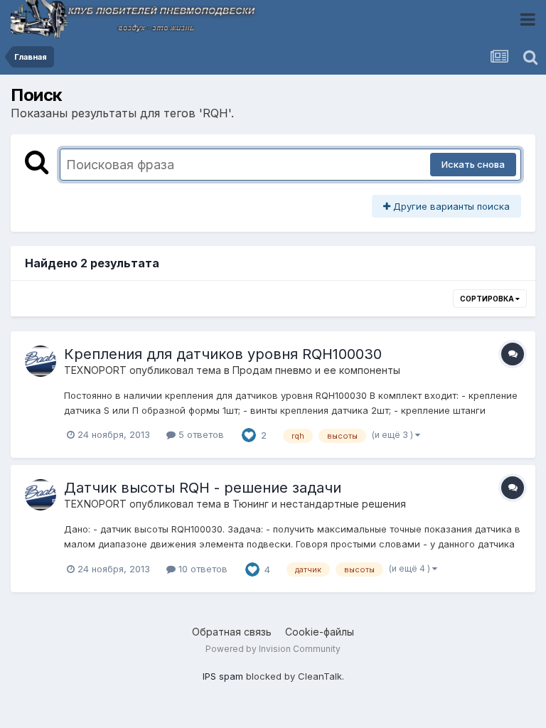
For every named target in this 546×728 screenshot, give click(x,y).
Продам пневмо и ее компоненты (316, 370)
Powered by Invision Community (273, 648)
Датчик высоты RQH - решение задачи (202, 487)
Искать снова (473, 164)
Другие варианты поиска (450, 206)
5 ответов (200, 434)
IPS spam (223, 676)
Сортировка (487, 298)
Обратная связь (232, 632)
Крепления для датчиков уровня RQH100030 (223, 354)
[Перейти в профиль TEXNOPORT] (40, 361)
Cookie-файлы (319, 632)
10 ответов (202, 568)
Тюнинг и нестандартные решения (319, 504)
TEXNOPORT (95, 370)
